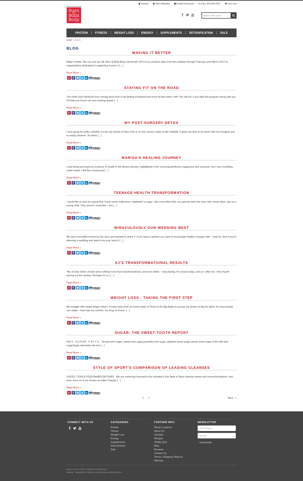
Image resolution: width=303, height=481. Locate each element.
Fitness (101, 32)
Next (231, 397)
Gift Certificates (162, 3)
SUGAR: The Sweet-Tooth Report (151, 333)
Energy (147, 32)
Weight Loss (124, 32)
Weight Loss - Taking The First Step (151, 298)
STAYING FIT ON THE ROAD (151, 88)
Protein (81, 32)
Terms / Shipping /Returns (168, 456)
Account (145, 3)
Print (91, 78)
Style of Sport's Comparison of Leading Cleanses (151, 368)
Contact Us (160, 453)
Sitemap (158, 460)
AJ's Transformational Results (151, 263)
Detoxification (201, 32)
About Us (159, 430)
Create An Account (185, 3)
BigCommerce (116, 472)
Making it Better (151, 53)
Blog (78, 40)
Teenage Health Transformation (151, 193)
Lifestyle (158, 434)
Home (69, 40)
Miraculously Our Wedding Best (151, 228)
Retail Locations (163, 427)
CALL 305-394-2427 (210, 3)
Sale (224, 32)
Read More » (73, 72)
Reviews (158, 449)
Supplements (171, 32)
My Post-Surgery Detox (151, 123)
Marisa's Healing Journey (151, 158)
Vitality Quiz (160, 442)
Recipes (158, 438)
